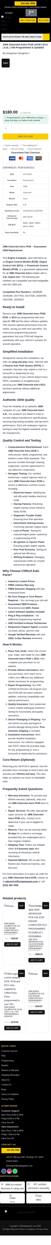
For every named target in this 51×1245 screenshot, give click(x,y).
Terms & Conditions (28, 1229)
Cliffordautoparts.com (28, 1226)
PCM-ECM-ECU (26, 167)
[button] (48, 26)
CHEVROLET (9, 167)
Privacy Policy (42, 1229)
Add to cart (25, 136)
